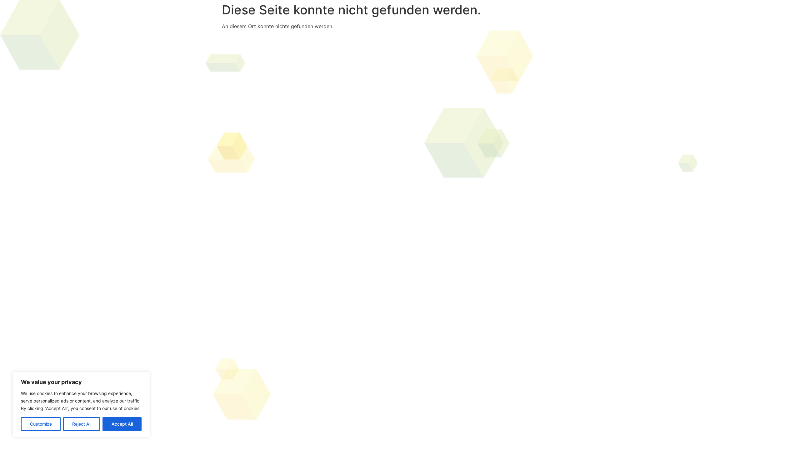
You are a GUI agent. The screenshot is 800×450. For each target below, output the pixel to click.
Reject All (81, 424)
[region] (81, 405)
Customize (41, 424)
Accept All (122, 424)
